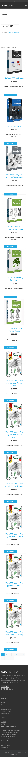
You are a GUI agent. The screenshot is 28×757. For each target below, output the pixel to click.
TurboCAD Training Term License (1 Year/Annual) (14, 175)
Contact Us (3, 715)
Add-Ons (3, 724)
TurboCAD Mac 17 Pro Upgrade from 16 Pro (14, 584)
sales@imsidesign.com (12, 1)
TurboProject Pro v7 (14, 126)
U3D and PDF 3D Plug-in (14, 78)
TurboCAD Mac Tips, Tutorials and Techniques (14, 228)
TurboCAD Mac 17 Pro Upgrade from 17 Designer (14, 484)
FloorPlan (3, 723)
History (2, 707)
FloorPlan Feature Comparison (8, 736)
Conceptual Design (5, 745)
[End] (11, 658)
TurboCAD (3, 721)
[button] (20, 1)
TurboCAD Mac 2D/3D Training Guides (14, 329)
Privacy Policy (5, 752)
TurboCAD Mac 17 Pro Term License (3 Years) (14, 633)
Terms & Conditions (12, 752)
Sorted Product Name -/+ (13, 32)
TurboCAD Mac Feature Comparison (9, 732)
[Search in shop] (17, 23)
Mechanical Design (5, 738)
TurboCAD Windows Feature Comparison (10, 730)
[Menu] (18, 5)
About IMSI (3, 702)
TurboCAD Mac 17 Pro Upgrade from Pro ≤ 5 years (14, 383)
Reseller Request (5, 713)
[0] (26, 5)
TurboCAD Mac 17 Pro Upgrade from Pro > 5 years (14, 434)
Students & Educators (6, 709)
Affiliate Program (5, 705)
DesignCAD (3, 722)
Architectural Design (5, 741)
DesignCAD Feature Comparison (8, 734)
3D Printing (3, 743)
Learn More (5, 686)
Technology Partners (5, 711)
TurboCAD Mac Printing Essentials (14, 278)
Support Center (4, 747)
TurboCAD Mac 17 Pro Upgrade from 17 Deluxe (14, 535)
